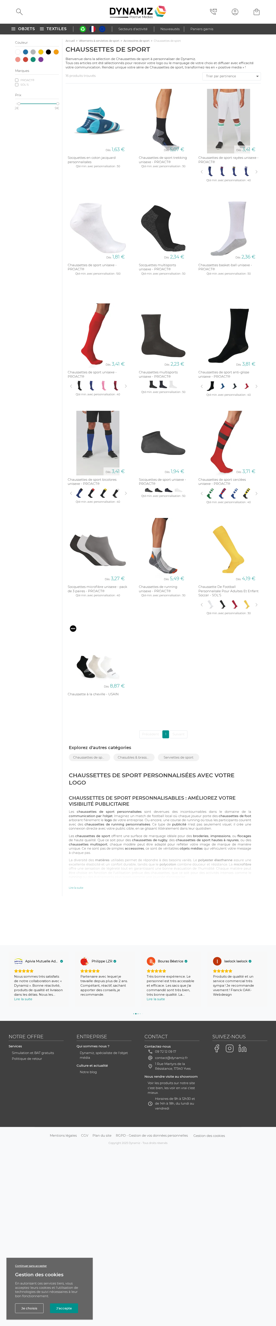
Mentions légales (63, 1135)
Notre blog (88, 1072)
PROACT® (27, 80)
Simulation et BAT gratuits (33, 1053)
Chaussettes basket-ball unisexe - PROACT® (225, 267)
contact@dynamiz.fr (171, 1058)
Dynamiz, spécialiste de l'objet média (104, 1055)
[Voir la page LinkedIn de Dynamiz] (242, 1048)
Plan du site (102, 1135)
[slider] (18, 103)
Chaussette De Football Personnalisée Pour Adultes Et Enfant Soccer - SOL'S (228, 591)
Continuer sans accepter (31, 1265)
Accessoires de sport (137, 40)
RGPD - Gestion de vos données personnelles (152, 1135)
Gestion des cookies (209, 1136)
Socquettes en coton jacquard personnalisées (92, 160)
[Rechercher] (19, 12)
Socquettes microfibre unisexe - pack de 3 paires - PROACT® (97, 589)
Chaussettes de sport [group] (90, 757)
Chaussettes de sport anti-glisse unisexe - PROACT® (223, 374)
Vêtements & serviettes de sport (99, 40)
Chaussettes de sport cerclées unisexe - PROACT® (222, 482)
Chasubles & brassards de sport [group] (136, 757)
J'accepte (64, 1308)
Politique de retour (27, 1059)
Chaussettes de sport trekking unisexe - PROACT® (163, 160)
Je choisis (29, 1308)
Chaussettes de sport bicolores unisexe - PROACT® (92, 482)
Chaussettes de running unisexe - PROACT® (158, 589)
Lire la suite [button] (23, 999)
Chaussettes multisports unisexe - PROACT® (158, 374)
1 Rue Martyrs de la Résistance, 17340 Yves (173, 1066)
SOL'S (24, 84)
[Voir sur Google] (18, 961)
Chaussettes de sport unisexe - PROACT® (92, 267)
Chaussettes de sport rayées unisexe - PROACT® (228, 160)
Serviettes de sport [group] (178, 757)
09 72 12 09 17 (165, 1051)
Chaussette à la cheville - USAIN (93, 694)
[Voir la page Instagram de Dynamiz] (229, 1048)
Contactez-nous (157, 1046)
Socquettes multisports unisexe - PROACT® (157, 267)
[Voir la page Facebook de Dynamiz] (216, 1048)
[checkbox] (18, 52)
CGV (84, 1135)
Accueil (70, 40)
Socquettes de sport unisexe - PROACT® (162, 482)
